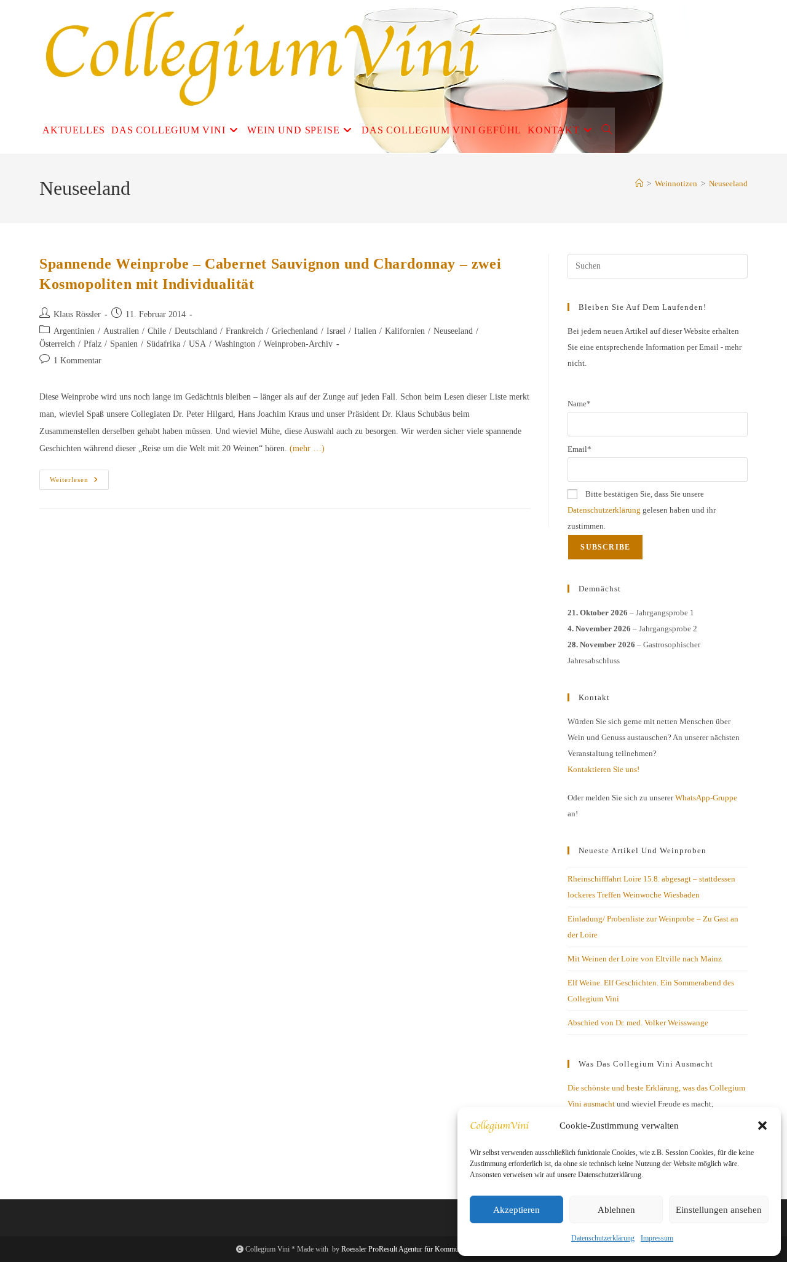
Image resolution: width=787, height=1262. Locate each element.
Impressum (657, 1238)
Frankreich (244, 331)
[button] (762, 1125)
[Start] (639, 183)
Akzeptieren (516, 1210)
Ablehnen (616, 1210)
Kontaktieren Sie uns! (603, 769)
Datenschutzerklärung (603, 1238)
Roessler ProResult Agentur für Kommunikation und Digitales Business (446, 1249)
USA (197, 344)
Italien (365, 331)
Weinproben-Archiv (298, 344)
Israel (336, 331)
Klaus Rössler (77, 314)
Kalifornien (405, 331)
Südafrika (163, 344)
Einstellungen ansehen (719, 1210)
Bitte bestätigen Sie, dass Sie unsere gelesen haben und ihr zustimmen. (642, 509)
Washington (235, 344)
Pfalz (92, 344)
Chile (157, 331)
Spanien (124, 344)
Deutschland (196, 331)
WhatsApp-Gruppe (706, 797)
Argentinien (74, 331)
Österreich (57, 344)
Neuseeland (728, 183)
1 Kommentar (77, 360)
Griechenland (295, 331)
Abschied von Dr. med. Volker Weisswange (638, 1022)
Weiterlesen (79, 482)
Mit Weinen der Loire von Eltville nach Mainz (645, 958)
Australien (121, 331)
